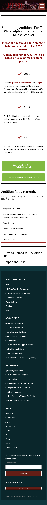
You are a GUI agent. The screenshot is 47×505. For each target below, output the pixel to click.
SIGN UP (23, 473)
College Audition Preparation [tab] (15, 234)
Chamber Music (11, 340)
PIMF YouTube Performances (17, 289)
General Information (14, 323)
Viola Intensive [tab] (9, 240)
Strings (8, 422)
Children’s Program (13, 392)
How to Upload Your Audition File (22, 254)
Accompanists (11, 447)
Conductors (10, 417)
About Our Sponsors (13, 353)
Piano (7, 439)
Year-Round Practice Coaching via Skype (21, 357)
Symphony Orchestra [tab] (11, 208)
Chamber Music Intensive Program (19, 383)
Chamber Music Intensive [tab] (13, 228)
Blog (7, 310)
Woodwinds (10, 426)
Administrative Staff (13, 297)
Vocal (7, 443)
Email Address (10, 462)
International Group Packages (17, 400)
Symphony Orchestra (14, 370)
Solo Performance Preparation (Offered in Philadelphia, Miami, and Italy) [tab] (20, 216)
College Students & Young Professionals (21, 396)
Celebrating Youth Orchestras (17, 293)
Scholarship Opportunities (16, 336)
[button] (23, 254)
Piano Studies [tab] (8, 223)
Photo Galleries (11, 302)
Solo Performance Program (16, 375)
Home (7, 284)
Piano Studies (11, 379)
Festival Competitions (14, 349)
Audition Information (14, 327)
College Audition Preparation (17, 387)
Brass (7, 430)
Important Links (15, 262)
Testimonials (10, 306)
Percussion (9, 435)
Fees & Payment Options (15, 332)
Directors (9, 413)
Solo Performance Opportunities (19, 344)
